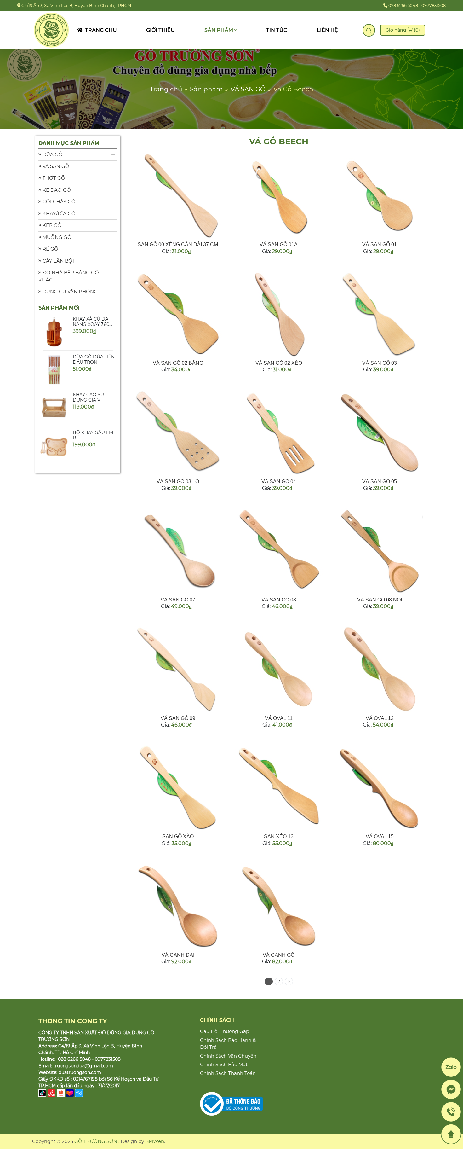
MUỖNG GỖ (56, 237)
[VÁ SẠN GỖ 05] (380, 432)
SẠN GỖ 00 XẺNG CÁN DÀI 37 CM (178, 244)
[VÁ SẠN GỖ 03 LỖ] (178, 432)
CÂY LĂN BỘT (58, 261)
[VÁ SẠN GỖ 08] (279, 551)
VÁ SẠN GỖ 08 (278, 599)
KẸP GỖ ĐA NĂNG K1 (93, 449)
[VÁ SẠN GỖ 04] (279, 432)
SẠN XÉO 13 (279, 836)
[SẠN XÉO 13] (279, 787)
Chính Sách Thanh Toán (228, 1073)
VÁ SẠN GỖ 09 (178, 718)
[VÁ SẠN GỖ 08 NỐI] (380, 551)
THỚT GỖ (53, 178)
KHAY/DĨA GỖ (58, 214)
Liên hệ (327, 30)
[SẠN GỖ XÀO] (178, 787)
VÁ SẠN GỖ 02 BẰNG (178, 363)
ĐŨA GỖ (52, 154)
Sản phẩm (219, 30)
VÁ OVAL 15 (380, 836)
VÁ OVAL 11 (279, 718)
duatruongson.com (80, 1072)
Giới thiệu (160, 30)
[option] (77, 346)
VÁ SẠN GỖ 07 (178, 599)
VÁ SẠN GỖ (55, 166)
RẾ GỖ (49, 249)
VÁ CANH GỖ (278, 955)
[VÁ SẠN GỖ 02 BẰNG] (178, 314)
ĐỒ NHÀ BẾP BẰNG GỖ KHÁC (68, 276)
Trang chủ (100, 30)
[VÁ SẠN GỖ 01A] (279, 195)
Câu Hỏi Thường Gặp (224, 1031)
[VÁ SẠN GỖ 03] (380, 314)
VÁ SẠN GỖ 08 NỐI (379, 599)
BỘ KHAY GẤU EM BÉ (93, 411)
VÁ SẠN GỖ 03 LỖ (178, 481)
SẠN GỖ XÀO (178, 836)
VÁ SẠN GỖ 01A (279, 244)
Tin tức (276, 30)
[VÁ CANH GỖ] (279, 906)
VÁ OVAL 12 (380, 718)
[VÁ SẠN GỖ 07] (178, 551)
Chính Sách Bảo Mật (224, 1064)
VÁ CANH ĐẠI (178, 955)
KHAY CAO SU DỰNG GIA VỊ (88, 373)
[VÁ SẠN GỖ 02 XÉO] (279, 314)
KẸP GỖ (51, 225)
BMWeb (154, 1141)
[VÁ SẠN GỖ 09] (178, 669)
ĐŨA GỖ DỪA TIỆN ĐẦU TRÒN (94, 335)
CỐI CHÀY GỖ (58, 202)
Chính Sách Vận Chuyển (228, 1056)
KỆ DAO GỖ (56, 190)
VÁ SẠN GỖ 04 (278, 481)
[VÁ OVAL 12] (380, 669)
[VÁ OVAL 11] (279, 669)
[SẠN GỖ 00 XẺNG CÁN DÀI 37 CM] (178, 195)
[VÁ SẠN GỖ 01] (380, 195)
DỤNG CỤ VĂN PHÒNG (69, 291)
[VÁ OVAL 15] (380, 787)
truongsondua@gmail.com (83, 1066)
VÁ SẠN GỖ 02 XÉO (278, 363)
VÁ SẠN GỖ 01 (379, 244)
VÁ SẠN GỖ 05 (379, 481)
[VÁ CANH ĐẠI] (178, 906)
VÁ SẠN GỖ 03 (379, 363)
